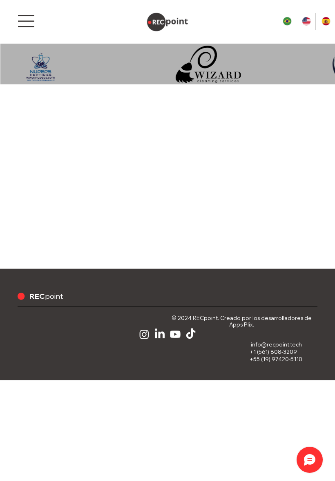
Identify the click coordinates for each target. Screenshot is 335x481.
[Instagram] (144, 334)
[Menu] (27, 21)
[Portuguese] (286, 21)
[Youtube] (175, 334)
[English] (305, 21)
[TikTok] (191, 334)
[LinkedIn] (160, 334)
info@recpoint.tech (276, 344)
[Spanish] (325, 21)
